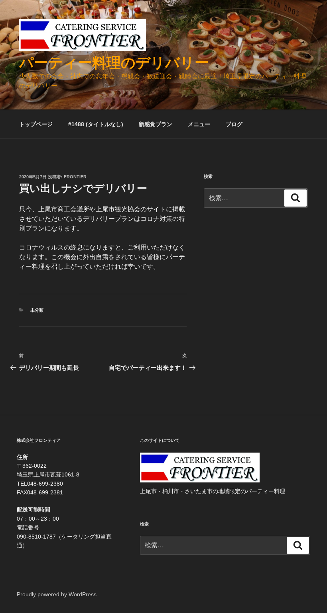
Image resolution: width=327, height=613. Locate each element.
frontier (75, 176)
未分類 (36, 310)
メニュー (199, 124)
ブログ (234, 124)
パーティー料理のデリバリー (114, 63)
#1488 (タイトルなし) (95, 124)
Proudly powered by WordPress (57, 594)
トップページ (36, 124)
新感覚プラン (155, 124)
